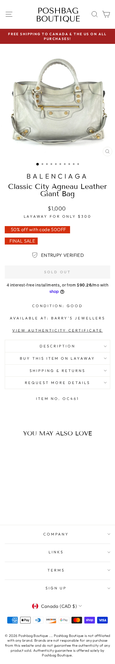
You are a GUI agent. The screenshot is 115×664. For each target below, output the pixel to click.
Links (56, 552)
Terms (56, 570)
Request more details (57, 382)
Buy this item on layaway (57, 358)
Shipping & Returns (57, 370)
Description (57, 346)
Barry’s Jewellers (78, 318)
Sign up (56, 588)
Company (56, 534)
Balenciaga (57, 176)
